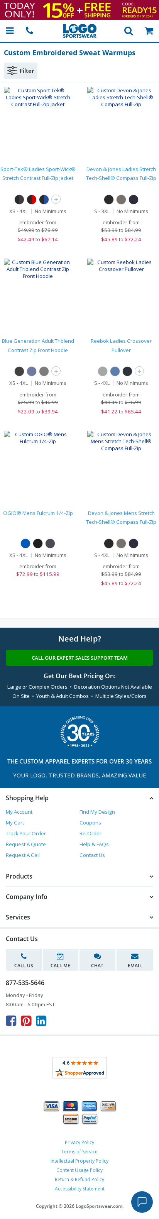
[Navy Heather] (115, 371)
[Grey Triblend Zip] (44, 371)
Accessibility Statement (80, 1188)
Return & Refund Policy (79, 1179)
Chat (97, 965)
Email (135, 965)
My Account (19, 811)
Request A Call (23, 855)
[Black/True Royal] (44, 200)
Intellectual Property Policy (79, 1161)
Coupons (90, 822)
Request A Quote (26, 844)
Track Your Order (26, 833)
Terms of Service (79, 1151)
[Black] (109, 200)
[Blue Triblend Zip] (32, 371)
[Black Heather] (127, 371)
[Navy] (134, 200)
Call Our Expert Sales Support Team (80, 657)
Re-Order (90, 833)
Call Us (23, 965)
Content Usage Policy (79, 1170)
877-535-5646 (25, 983)
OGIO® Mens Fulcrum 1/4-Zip (38, 513)
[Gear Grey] (50, 543)
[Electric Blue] (25, 543)
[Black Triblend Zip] (19, 371)
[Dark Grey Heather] (121, 200)
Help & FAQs (94, 844)
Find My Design (97, 811)
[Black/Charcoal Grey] (19, 200)
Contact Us (92, 855)
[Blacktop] (38, 543)
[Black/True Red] (32, 200)
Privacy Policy (79, 1142)
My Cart (15, 822)
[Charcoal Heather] (103, 371)
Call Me (60, 965)
